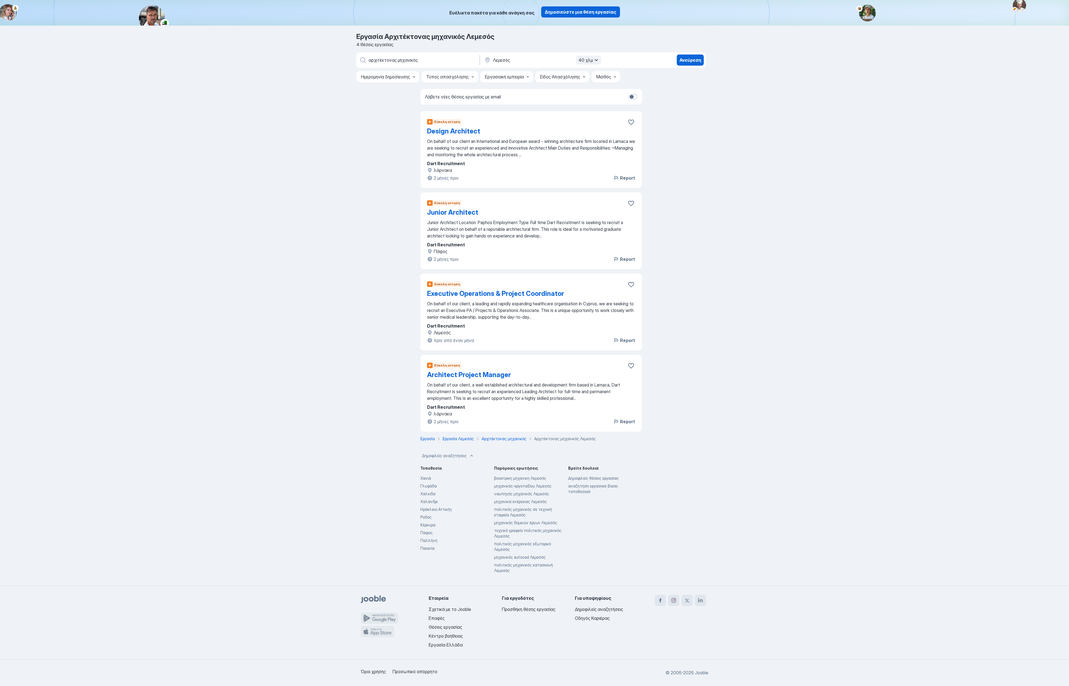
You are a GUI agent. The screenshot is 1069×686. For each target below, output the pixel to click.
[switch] (633, 97)
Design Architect (453, 131)
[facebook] (660, 600)
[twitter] (687, 600)
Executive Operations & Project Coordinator (495, 293)
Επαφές (437, 618)
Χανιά (425, 478)
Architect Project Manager (469, 375)
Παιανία (427, 548)
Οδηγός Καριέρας (592, 618)
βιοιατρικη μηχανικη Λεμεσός (520, 478)
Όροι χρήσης (373, 671)
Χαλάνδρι (429, 501)
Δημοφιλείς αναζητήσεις (444, 455)
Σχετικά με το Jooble (450, 609)
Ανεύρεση (690, 60)
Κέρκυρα (427, 524)
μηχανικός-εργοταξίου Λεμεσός (522, 486)
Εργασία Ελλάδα (446, 645)
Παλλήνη (428, 540)
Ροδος (425, 517)
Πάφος (426, 532)
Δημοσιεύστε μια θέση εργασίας (580, 12)
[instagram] (673, 600)
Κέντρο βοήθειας (446, 636)
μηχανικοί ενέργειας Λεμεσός (520, 501)
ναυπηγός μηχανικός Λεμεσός (521, 493)
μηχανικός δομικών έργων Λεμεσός (525, 522)
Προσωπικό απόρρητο (415, 671)
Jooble (701, 672)
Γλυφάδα (428, 486)
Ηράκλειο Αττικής (436, 509)
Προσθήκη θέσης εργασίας (528, 609)
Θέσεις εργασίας (445, 627)
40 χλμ (585, 60)
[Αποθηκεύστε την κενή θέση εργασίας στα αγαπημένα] (631, 122)
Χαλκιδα (427, 493)
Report (627, 178)
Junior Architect (452, 212)
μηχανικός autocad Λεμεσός (520, 557)
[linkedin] (700, 600)
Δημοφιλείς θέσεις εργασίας (593, 478)
